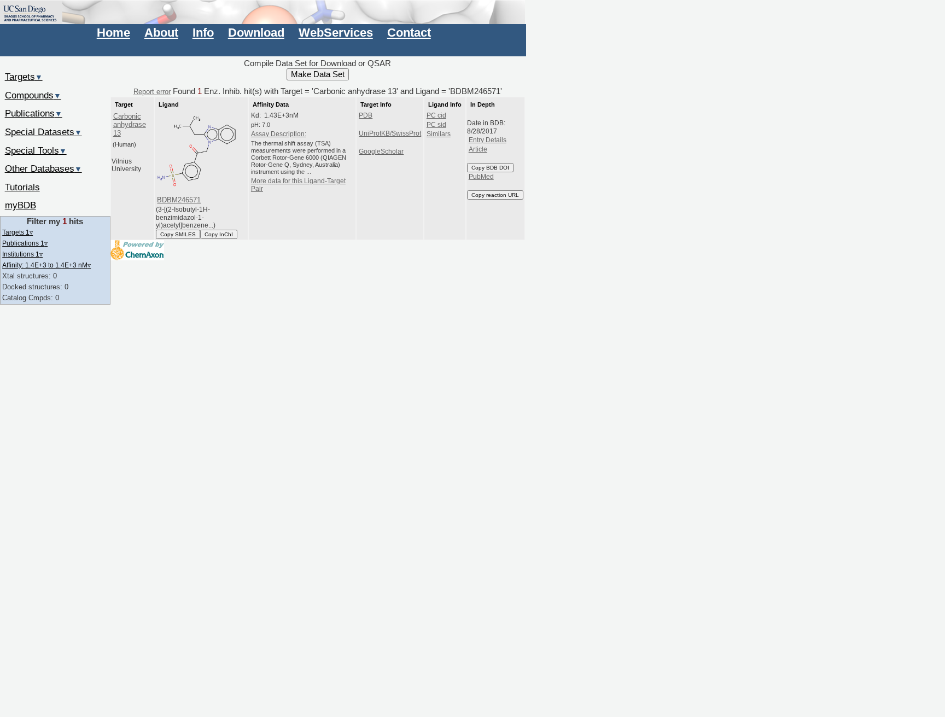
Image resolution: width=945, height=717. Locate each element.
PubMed (481, 176)
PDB (365, 115)
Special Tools (36, 150)
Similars (439, 134)
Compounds (33, 95)
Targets (24, 76)
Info (203, 32)
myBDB (20, 205)
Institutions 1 (22, 254)
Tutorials (22, 187)
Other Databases (43, 168)
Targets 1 (17, 232)
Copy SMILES (178, 234)
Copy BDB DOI (490, 168)
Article (478, 149)
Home (113, 32)
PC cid (436, 115)
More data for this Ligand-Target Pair (298, 185)
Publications (33, 113)
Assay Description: (278, 134)
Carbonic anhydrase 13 (129, 124)
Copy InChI (219, 234)
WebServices (336, 32)
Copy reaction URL (495, 195)
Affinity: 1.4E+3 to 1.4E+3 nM (46, 265)
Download (256, 32)
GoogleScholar (381, 151)
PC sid (436, 124)
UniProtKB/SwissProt (390, 133)
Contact (409, 32)
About (161, 32)
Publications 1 (25, 243)
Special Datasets (43, 131)
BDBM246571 (179, 200)
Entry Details (487, 140)
